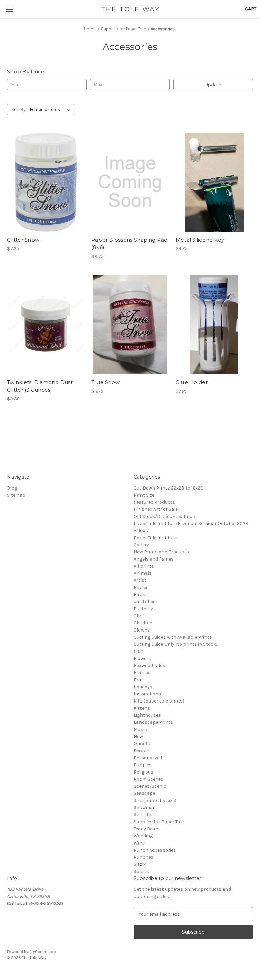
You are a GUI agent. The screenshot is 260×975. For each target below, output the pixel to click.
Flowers (142, 658)
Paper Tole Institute (155, 538)
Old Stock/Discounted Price (164, 516)
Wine (139, 843)
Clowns (142, 630)
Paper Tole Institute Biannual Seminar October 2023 (191, 523)
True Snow (105, 382)
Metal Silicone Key (200, 240)
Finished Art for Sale (156, 509)
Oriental (143, 743)
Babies (141, 587)
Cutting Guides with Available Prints (173, 637)
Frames (142, 672)
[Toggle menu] (9, 9)
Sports (141, 871)
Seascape (144, 793)
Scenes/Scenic (150, 786)
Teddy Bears (147, 829)
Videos (141, 530)
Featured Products (154, 502)
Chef (139, 616)
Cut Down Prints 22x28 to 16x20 (168, 488)
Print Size (144, 495)
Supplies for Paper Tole (159, 822)
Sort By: (18, 109)
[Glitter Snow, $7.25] (45, 182)
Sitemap (16, 495)
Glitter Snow (23, 240)
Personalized (148, 758)
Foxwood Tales (149, 665)
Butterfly (143, 609)
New (138, 736)
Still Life (142, 814)
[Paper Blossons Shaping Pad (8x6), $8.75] (130, 182)
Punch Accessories (155, 850)
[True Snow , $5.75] (130, 324)
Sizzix (140, 864)
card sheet (145, 601)
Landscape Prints (153, 722)
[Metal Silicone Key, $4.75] (214, 182)
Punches (143, 857)
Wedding (143, 836)
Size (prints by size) (155, 800)
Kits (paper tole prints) (159, 701)
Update (212, 84)
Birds (139, 594)
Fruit (139, 680)
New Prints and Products (161, 552)
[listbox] (51, 109)
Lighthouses (147, 715)
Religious (143, 772)
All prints (144, 566)
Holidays (143, 687)
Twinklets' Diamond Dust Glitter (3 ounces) (40, 386)
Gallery (141, 545)
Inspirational (148, 694)
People (141, 751)
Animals (143, 573)
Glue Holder (192, 382)
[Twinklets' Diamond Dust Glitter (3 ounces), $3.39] (45, 324)
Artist (140, 580)
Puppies (143, 765)
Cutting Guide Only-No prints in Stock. (175, 644)
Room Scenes (149, 779)
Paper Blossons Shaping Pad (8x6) (129, 244)
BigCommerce (42, 951)
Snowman (145, 807)
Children (143, 623)
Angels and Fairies (154, 559)
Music (140, 729)
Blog (12, 488)
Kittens (142, 708)
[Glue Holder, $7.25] (214, 324)
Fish (138, 651)
